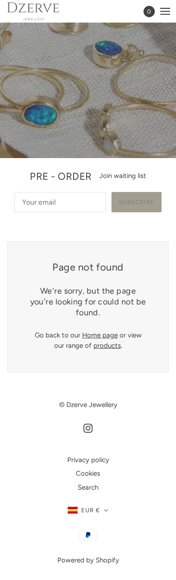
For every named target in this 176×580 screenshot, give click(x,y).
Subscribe (136, 202)
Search (88, 487)
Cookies (88, 473)
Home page (100, 335)
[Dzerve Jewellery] (41, 11)
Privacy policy (88, 460)
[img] (88, 428)
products (107, 345)
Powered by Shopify (88, 560)
